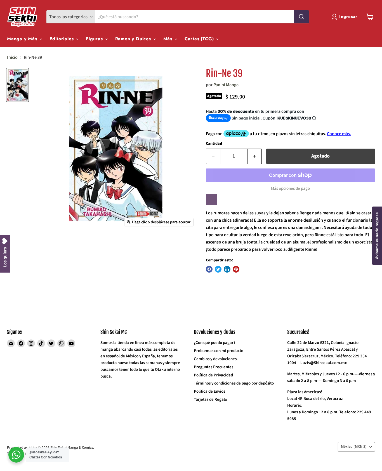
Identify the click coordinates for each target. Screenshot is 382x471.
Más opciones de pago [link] (290, 188)
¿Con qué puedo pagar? (214, 343)
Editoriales (62, 39)
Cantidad (214, 143)
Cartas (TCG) (200, 39)
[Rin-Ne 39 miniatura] (17, 85)
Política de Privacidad (213, 375)
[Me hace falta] (211, 199)
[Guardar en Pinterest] (236, 269)
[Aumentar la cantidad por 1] (254, 156)
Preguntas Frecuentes (213, 367)
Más (168, 39)
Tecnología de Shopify (24, 453)
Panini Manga (226, 85)
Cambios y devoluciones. (216, 359)
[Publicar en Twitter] (218, 269)
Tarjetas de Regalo (210, 399)
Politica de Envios (209, 391)
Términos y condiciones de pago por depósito (234, 383)
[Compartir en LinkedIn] (227, 269)
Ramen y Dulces (134, 39)
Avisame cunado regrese (377, 235)
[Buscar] (301, 16)
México (354, 446)
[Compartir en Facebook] (209, 269)
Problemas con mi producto (218, 351)
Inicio (12, 57)
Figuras (95, 39)
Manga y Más (23, 39)
